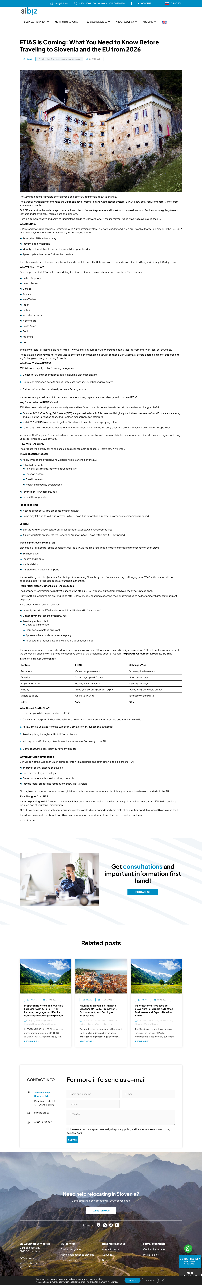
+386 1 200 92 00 (87, 3)
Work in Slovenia (48, 1024)
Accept (132, 1280)
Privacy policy (151, 1254)
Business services (97, 21)
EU (43, 59)
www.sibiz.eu (27, 820)
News (105, 1259)
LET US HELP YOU (101, 1210)
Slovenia (139, 1024)
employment (34, 1020)
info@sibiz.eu (61, 3)
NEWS (29, 59)
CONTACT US (144, 3)
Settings (150, 1280)
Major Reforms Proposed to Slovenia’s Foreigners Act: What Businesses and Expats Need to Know (154, 1010)
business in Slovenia (93, 1020)
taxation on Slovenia (70, 59)
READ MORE (30, 1041)
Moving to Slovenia (66, 21)
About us (148, 21)
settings (113, 1281)
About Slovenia (125, 21)
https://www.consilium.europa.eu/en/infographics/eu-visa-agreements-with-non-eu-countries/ (117, 349)
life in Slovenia (52, 59)
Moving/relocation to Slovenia (77, 1254)
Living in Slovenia (32, 1024)
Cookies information (154, 1249)
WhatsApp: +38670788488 (111, 3)
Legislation (46, 1020)
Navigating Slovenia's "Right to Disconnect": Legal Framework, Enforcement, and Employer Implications (98, 1010)
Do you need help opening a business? (190, 1261)
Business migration (35, 21)
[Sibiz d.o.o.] (29, 11)
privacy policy (123, 1129)
